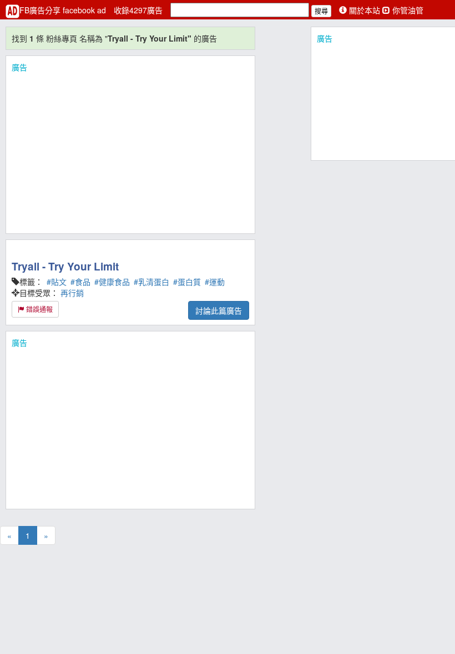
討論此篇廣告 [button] (218, 310)
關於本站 (364, 10)
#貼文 (57, 281)
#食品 (80, 281)
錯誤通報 (38, 309)
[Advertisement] (130, 150)
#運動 (215, 281)
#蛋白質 (187, 281)
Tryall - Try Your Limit (65, 266)
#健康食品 (112, 281)
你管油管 (406, 10)
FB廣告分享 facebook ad (63, 10)
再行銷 (72, 292)
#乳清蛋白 (151, 281)
